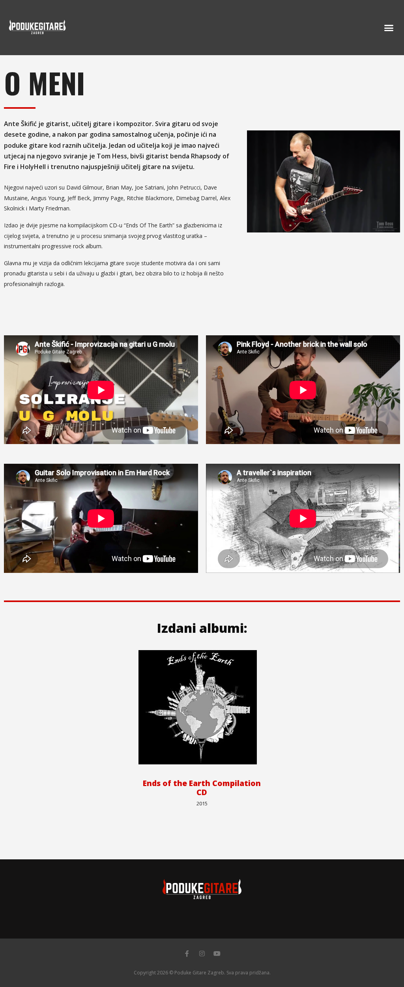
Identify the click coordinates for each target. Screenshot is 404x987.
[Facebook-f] (187, 953)
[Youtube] (217, 953)
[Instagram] (202, 953)
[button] (388, 27)
